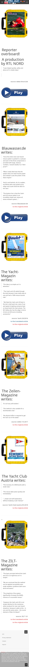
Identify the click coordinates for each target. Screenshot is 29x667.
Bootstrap (3, 652)
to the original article (20, 207)
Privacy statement (6, 637)
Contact (4, 641)
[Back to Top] (26, 632)
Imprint (4, 644)
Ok (26, 664)
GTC (3, 634)
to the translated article (19, 321)
